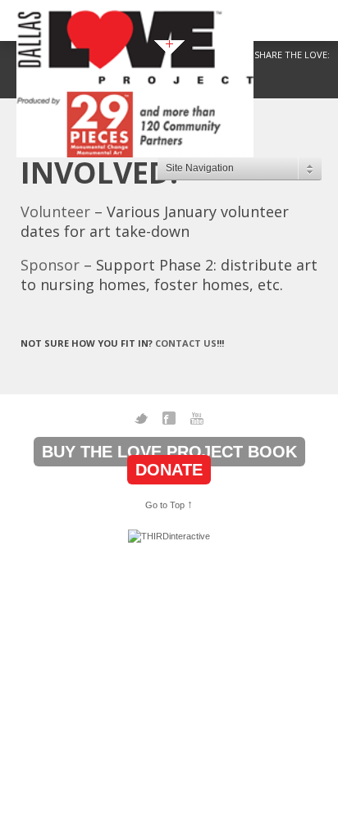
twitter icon (141, 418)
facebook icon (169, 418)
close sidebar (169, 48)
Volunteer (55, 211)
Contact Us (186, 343)
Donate (169, 470)
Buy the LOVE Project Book (169, 452)
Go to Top (169, 504)
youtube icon (197, 418)
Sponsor (50, 265)
